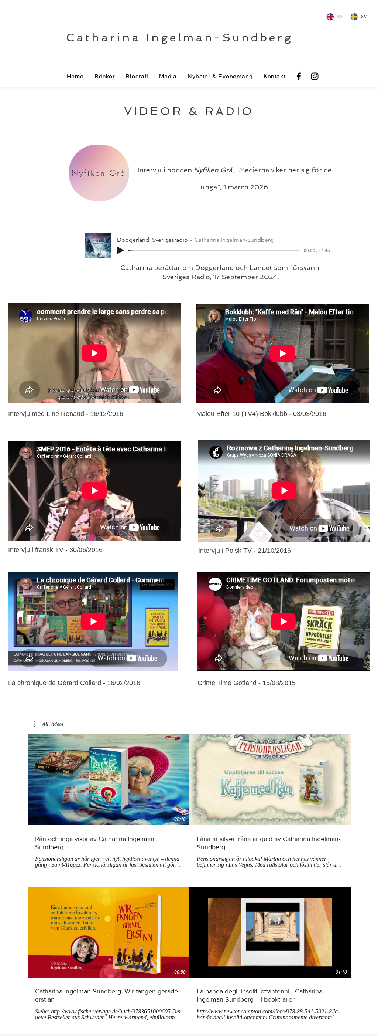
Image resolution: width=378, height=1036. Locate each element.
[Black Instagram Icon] (315, 76)
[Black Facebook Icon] (299, 76)
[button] (168, 76)
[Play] (120, 250)
